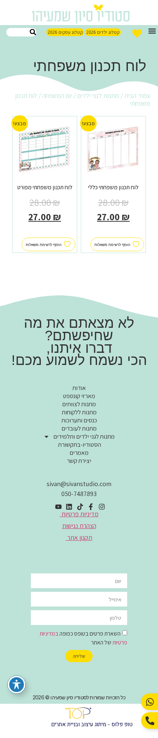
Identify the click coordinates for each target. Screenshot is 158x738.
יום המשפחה (57, 95)
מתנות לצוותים (79, 404)
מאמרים (79, 453)
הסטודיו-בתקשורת (79, 444)
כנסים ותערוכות (79, 420)
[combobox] (21, 32)
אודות (79, 388)
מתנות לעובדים (79, 428)
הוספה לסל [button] (113, 233)
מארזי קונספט (79, 396)
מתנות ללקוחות (79, 412)
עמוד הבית (137, 95)
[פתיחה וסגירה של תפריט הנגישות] (16, 684)
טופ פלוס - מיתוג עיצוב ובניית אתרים (92, 724)
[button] (152, 31)
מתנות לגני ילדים (98, 95)
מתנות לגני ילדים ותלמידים (84, 436)
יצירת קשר (79, 461)
